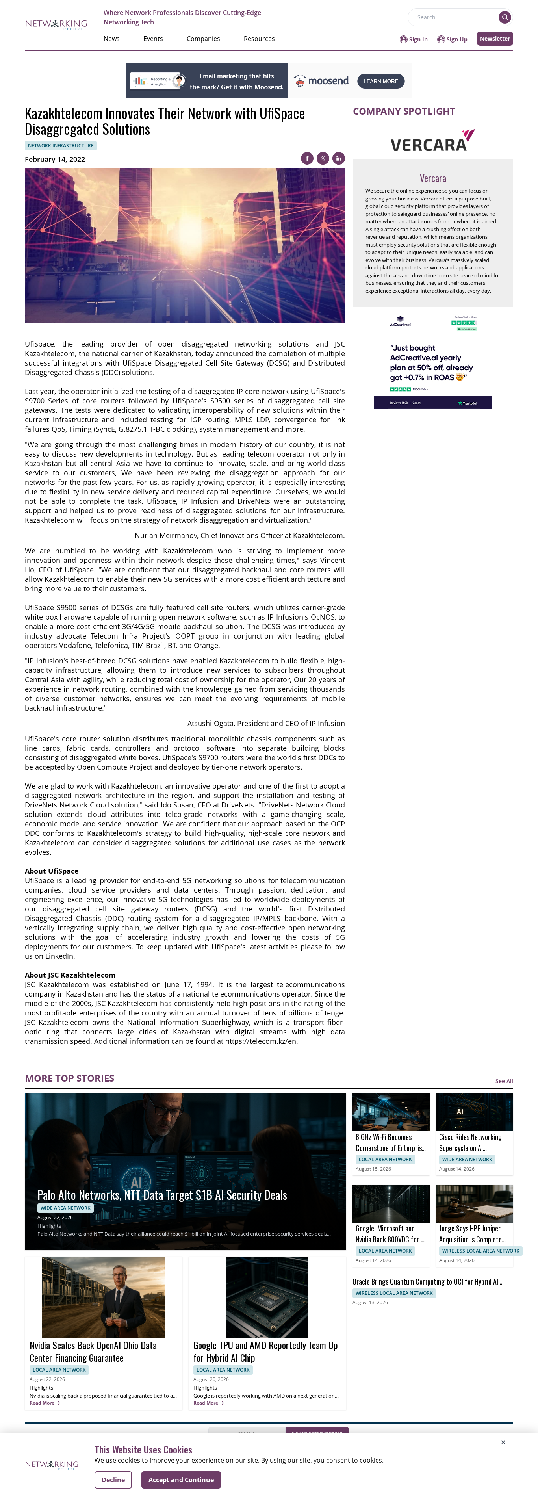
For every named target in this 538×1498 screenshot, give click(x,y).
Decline (113, 1480)
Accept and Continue (181, 1480)
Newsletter (495, 38)
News (112, 38)
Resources (259, 38)
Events (153, 38)
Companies (203, 38)
